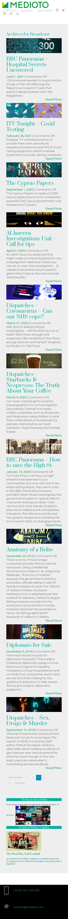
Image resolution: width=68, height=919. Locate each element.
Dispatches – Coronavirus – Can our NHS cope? (29, 311)
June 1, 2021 (15, 76)
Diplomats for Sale (29, 645)
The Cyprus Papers (30, 183)
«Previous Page (15, 777)
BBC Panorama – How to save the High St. (33, 462)
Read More (54, 99)
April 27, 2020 (16, 250)
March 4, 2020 (16, 397)
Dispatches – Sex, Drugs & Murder (28, 720)
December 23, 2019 (20, 556)
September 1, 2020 (20, 189)
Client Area (45, 10)
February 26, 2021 (19, 136)
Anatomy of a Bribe (29, 549)
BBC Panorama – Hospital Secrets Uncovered (27, 65)
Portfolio (10, 10)
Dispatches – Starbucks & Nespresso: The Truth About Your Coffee (33, 383)
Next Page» (20, 783)
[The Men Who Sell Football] (23, 841)
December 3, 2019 (19, 651)
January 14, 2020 (18, 472)
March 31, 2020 (17, 323)
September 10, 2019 (21, 730)
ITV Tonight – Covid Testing (30, 126)
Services (26, 10)
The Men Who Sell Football (23, 854)
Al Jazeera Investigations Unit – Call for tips (31, 239)
